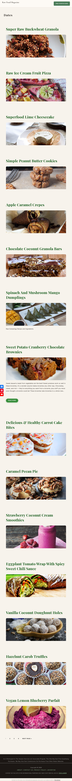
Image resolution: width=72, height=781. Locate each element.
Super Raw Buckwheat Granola (32, 29)
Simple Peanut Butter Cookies (31, 160)
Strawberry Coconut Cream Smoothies (29, 517)
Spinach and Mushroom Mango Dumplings (33, 295)
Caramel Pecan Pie (22, 471)
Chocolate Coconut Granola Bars (34, 248)
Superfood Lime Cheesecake (30, 116)
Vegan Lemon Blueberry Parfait (33, 700)
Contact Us (28, 770)
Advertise (51, 770)
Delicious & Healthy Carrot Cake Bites (34, 425)
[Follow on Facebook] (2, 386)
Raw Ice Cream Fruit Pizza (28, 72)
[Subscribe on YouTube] (2, 394)
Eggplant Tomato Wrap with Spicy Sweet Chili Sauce (35, 566)
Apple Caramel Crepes (25, 204)
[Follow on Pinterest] (2, 390)
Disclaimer (63, 773)
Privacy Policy (40, 770)
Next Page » (27, 738)
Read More (12, 400)
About (19, 770)
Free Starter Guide (62, 3)
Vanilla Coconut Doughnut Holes (34, 612)
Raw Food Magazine (16, 3)
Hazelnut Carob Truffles (26, 656)
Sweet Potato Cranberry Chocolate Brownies (35, 349)
